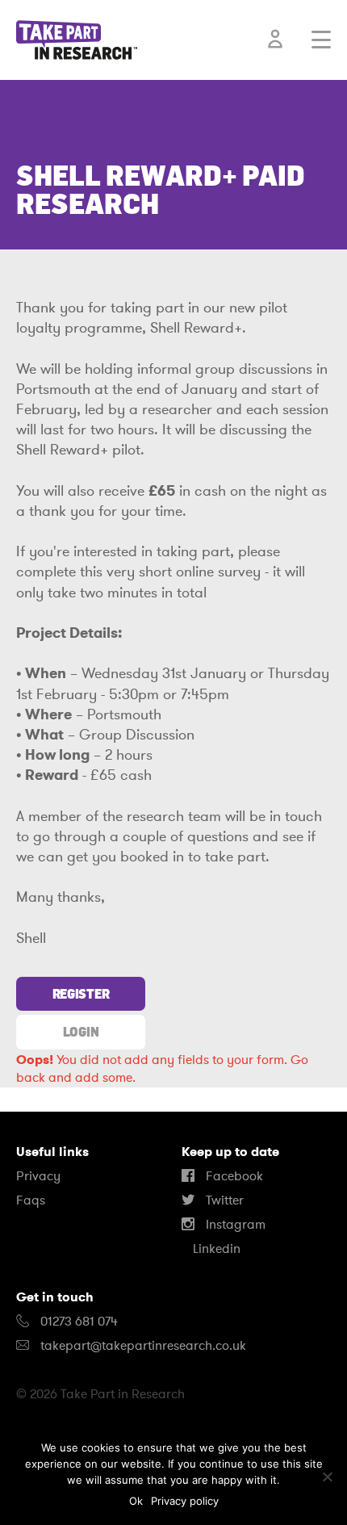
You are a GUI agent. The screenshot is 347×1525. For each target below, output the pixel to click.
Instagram (234, 1225)
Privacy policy (185, 1500)
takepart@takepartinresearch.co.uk (143, 1346)
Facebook (233, 1176)
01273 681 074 (77, 1321)
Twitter (223, 1200)
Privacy (38, 1176)
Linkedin (215, 1249)
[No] (327, 1476)
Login (80, 1032)
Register (80, 994)
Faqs (30, 1200)
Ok (136, 1500)
